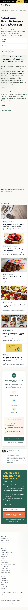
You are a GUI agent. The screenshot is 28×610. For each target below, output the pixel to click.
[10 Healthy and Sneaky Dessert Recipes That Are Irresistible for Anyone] (14, 321)
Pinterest (14, 592)
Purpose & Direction (5, 566)
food (6, 71)
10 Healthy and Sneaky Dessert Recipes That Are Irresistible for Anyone (14, 334)
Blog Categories (4, 582)
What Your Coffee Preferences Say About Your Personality (13, 225)
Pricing (2, 558)
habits (24, 94)
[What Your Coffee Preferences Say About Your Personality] (14, 212)
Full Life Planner (4, 554)
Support (3, 588)
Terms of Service (4, 603)
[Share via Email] (12, 51)
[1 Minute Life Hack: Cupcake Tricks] (14, 265)
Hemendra (4, 41)
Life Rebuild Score (5, 540)
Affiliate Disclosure (21, 603)
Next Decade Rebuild (5, 570)
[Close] (26, 2)
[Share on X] (9, 51)
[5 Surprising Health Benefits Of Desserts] (14, 293)
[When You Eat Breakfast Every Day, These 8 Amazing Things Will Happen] (14, 348)
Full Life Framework (5, 542)
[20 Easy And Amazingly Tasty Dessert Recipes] (14, 238)
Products (4, 548)
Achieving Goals (4, 545)
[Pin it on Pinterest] (6, 51)
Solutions (4, 560)
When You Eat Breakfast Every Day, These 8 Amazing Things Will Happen (13, 359)
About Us (3, 576)
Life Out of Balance (5, 568)
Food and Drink (7, 246)
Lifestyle (7, 10)
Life (21, 57)
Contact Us (3, 578)
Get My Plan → (20, 1)
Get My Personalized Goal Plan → (14, 438)
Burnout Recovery (5, 562)
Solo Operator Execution (6, 572)
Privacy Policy (12, 603)
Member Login (4, 586)
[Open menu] (25, 5)
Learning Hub (4, 556)
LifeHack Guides (4, 538)
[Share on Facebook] (2, 51)
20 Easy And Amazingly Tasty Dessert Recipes (13, 249)
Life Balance (3, 544)
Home (2, 10)
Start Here (4, 536)
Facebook (3, 592)
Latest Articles (4, 580)
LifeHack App (4, 550)
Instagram (9, 592)
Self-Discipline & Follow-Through (8, 564)
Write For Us (3, 584)
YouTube (21, 592)
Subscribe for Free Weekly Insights (14, 515)
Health (4, 302)
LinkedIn (3, 594)
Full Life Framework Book (6, 552)
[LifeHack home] (5, 5)
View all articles (10, 462)
